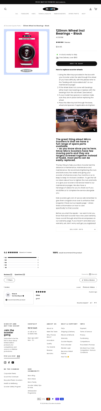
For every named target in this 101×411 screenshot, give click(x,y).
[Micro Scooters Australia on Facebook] (9, 362)
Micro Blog (31, 376)
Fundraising (84, 338)
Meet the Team (52, 332)
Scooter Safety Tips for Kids (34, 386)
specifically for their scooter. (67, 208)
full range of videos (64, 188)
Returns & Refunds (67, 335)
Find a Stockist (66, 345)
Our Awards (51, 347)
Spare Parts (74, 14)
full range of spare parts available (71, 145)
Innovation (50, 340)
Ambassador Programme (32, 392)
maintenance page (67, 85)
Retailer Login (66, 348)
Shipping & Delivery (68, 332)
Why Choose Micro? (51, 336)
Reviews (49, 350)
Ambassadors (60, 14)
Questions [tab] (20, 274)
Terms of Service (86, 332)
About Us (50, 328)
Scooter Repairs (66, 342)
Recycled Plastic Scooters (13, 380)
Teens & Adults (44, 14)
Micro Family (32, 382)
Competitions (85, 342)
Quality (49, 344)
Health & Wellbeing (10, 383)
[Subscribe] (18, 356)
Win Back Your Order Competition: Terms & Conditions (87, 350)
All (17, 14)
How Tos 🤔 (65, 357)
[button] (76, 42)
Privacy (82, 335)
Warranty (64, 338)
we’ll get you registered (86, 223)
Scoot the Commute (11, 377)
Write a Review (90, 280)
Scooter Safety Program (12, 387)
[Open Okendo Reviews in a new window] (89, 274)
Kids (34, 14)
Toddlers (25, 14)
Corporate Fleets (10, 373)
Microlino (50, 353)
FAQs (63, 328)
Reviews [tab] (8, 274)
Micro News (32, 379)
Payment (83, 328)
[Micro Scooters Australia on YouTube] (13, 362)
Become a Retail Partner (67, 352)
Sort (79, 287)
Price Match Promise (87, 345)
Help (83, 14)
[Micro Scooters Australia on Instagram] (5, 362)
